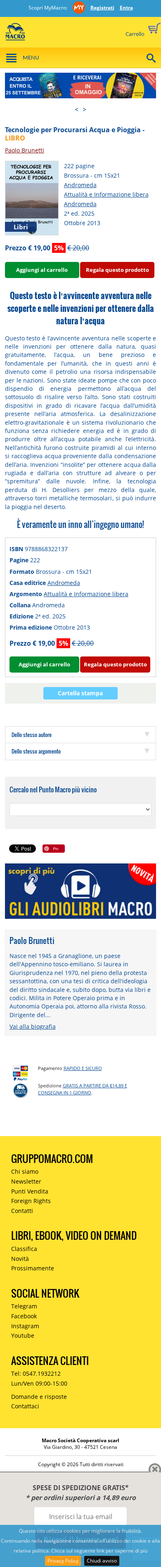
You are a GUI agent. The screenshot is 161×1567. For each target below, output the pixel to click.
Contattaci (25, 1406)
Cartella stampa (80, 693)
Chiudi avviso (102, 1560)
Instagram (25, 1326)
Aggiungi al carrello (42, 269)
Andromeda (80, 185)
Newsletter (26, 1181)
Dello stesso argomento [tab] (36, 751)
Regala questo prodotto (117, 269)
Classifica (24, 1249)
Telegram (24, 1306)
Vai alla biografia (32, 1026)
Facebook (24, 1316)
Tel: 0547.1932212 (36, 1373)
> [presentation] (84, 109)
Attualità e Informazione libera (106, 194)
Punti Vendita (29, 1191)
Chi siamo (24, 1171)
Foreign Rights (31, 1201)
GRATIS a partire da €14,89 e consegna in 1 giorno (82, 1089)
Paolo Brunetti (24, 150)
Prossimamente (32, 1268)
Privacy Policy (62, 1560)
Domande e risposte (39, 1397)
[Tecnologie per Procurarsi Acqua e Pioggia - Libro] (32, 197)
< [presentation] (76, 109)
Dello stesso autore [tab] (32, 734)
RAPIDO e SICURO (83, 1068)
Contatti (22, 1211)
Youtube (22, 1335)
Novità (20, 1259)
